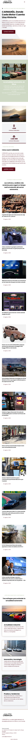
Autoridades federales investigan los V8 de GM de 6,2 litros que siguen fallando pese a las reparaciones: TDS (14, 380)
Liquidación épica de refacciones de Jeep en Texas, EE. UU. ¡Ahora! (13, 215)
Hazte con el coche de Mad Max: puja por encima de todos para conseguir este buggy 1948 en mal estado (13, 346)
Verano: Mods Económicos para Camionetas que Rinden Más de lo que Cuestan (12, 479)
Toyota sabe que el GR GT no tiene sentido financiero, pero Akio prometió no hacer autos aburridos (13, 513)
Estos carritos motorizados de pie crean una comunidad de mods (13, 446)
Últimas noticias (9, 32)
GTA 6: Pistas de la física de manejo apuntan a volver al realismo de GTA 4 (12, 546)
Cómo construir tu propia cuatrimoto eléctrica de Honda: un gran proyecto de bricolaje (13, 248)
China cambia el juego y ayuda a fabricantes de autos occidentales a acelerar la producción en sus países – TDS (13, 579)
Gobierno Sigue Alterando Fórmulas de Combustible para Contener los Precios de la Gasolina (13, 413)
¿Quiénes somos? (9, 169)
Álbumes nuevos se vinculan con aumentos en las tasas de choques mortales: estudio (14, 281)
